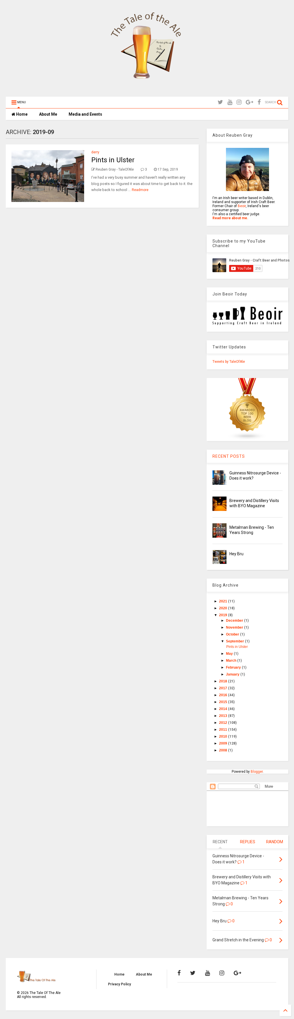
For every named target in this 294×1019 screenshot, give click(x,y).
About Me (48, 114)
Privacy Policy (119, 984)
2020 (223, 608)
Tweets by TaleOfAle (228, 362)
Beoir (242, 206)
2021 (223, 601)
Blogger (257, 772)
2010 (223, 736)
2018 (223, 681)
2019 (223, 615)
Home (21, 114)
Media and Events (85, 114)
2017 (223, 688)
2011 (223, 730)
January (233, 674)
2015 (223, 702)
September (235, 641)
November (235, 627)
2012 (223, 723)
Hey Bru (236, 554)
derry (95, 152)
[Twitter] (220, 102)
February (234, 667)
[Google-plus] (249, 102)
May (230, 654)
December (235, 621)
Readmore (140, 190)
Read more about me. (230, 218)
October (233, 634)
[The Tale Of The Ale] (147, 89)
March (231, 661)
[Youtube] (229, 102)
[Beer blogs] (247, 439)
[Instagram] (239, 102)
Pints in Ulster (113, 160)
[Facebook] (259, 102)
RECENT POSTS (228, 456)
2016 (223, 695)
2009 (223, 743)
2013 (223, 716)
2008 (223, 750)
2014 (223, 709)
